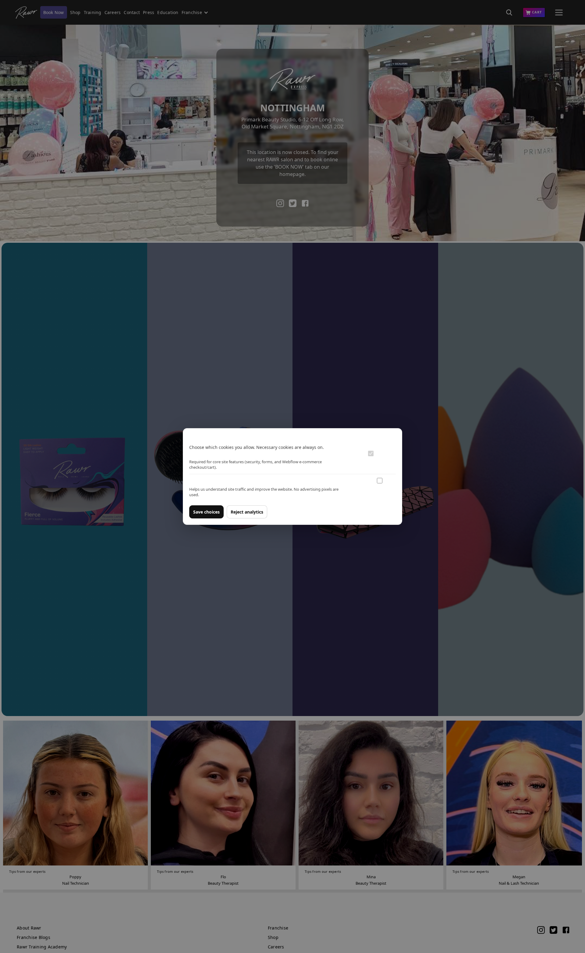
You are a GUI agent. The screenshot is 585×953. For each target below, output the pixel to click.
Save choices (206, 512)
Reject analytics (247, 512)
